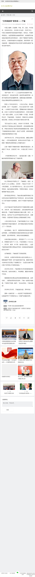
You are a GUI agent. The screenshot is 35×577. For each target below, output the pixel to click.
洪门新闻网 (12, 573)
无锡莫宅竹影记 (6, 376)
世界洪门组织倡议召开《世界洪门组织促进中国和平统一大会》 (17, 309)
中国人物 (8, 15)
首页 (3, 15)
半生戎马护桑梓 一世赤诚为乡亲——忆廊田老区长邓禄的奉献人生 (9, 362)
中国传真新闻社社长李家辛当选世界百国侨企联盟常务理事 (9, 343)
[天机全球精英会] (6, 6)
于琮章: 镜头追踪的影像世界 (14, 306)
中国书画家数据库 (23, 574)
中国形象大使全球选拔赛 (31, 575)
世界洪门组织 (4, 573)
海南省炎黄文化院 (31, 573)
